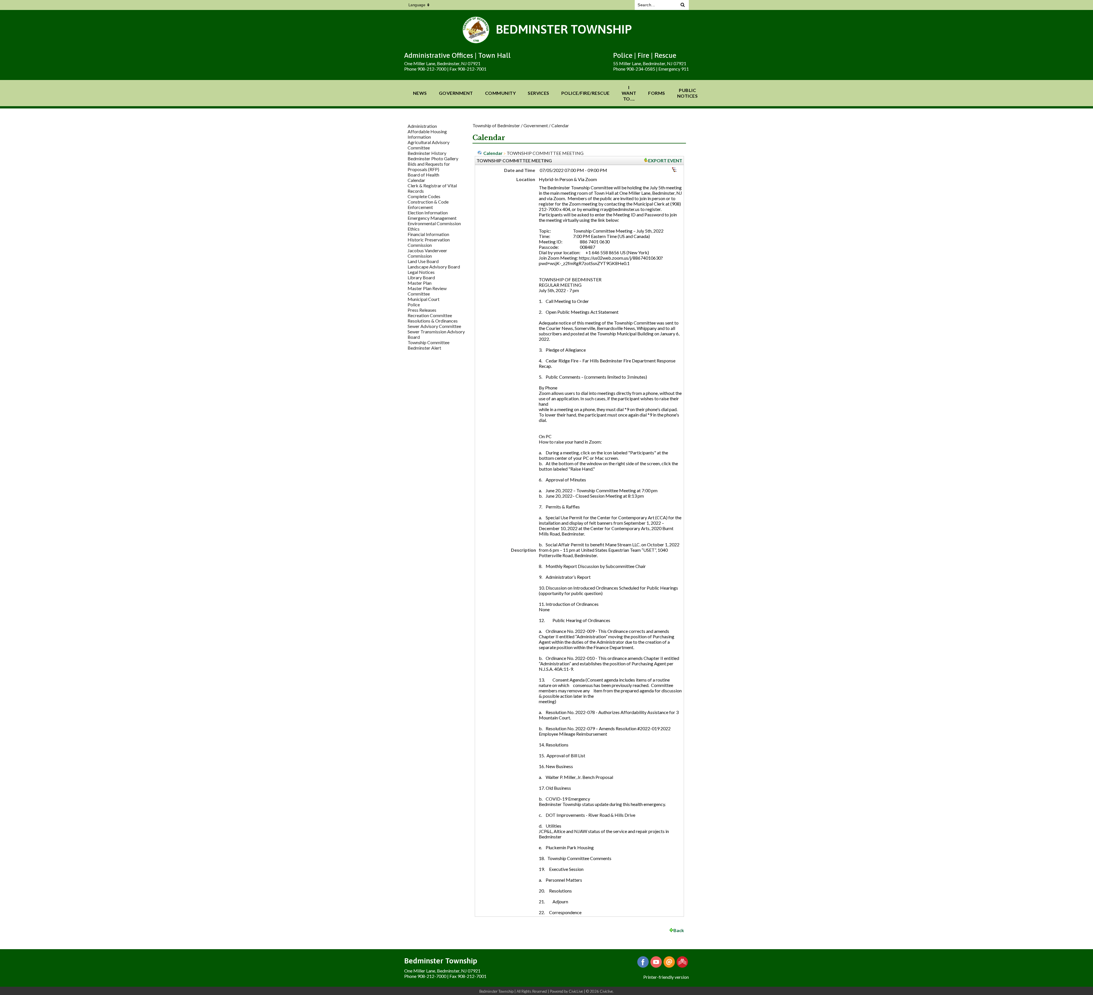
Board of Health (423, 174)
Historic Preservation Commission (429, 242)
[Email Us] (669, 962)
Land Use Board (423, 261)
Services (538, 93)
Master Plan (420, 283)
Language (416, 5)
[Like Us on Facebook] (643, 962)
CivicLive (576, 991)
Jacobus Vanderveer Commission (427, 253)
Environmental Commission (434, 223)
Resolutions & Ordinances (433, 320)
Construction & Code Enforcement (428, 204)
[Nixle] (682, 962)
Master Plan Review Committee (427, 291)
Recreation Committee (430, 315)
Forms (656, 93)
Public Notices (687, 93)
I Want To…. (629, 93)
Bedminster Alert (424, 347)
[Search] (683, 5)
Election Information (428, 212)
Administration (422, 126)
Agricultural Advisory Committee (428, 144)
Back (678, 930)
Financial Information (428, 234)
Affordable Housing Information (427, 134)
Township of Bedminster (496, 125)
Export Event (665, 160)
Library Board (421, 277)
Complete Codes (424, 196)
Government (456, 93)
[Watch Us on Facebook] (656, 962)
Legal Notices (421, 272)
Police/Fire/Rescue (585, 93)
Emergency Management (432, 218)
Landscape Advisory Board (434, 266)
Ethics (414, 228)
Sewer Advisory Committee (434, 326)
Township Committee (428, 342)
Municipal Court (423, 299)
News (420, 93)
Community (500, 93)
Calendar (416, 180)
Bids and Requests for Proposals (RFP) (429, 166)
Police (414, 304)
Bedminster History (427, 153)
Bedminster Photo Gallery (433, 158)
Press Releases (422, 310)
